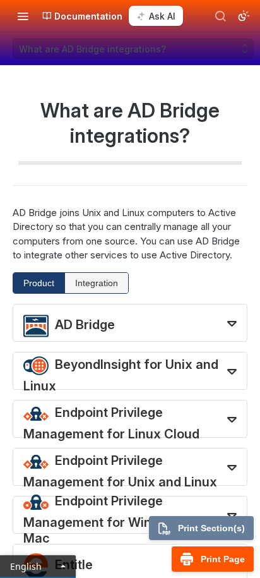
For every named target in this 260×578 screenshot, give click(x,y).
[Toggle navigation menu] (23, 16)
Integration (96, 283)
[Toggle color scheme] (243, 16)
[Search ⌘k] (220, 16)
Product (38, 283)
